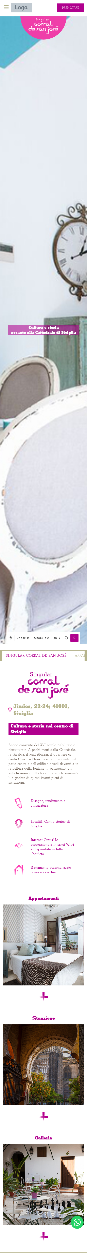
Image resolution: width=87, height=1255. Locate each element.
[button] (74, 638)
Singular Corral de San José (36, 655)
